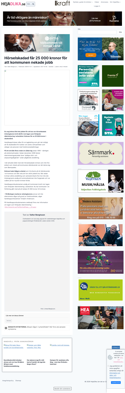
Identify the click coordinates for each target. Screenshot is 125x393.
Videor (97, 2)
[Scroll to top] (4, 386)
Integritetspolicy (8, 380)
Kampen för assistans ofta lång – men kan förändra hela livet (59, 362)
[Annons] (62, 25)
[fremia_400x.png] (113, 76)
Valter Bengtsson (12, 66)
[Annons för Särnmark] (101, 164)
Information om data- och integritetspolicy (115, 375)
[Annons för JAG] (113, 110)
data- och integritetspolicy (118, 359)
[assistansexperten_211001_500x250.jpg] (101, 273)
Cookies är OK (116, 382)
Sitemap (18, 380)
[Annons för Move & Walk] (101, 301)
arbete (9, 320)
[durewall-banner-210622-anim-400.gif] (88, 100)
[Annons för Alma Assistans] (37, 42)
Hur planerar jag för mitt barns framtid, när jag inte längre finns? (36, 362)
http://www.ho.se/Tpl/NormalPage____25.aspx (20, 207)
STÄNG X (115, 348)
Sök (79, 29)
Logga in (97, 6)
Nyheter (51, 66)
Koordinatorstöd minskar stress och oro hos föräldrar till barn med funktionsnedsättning (14, 363)
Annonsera (104, 2)
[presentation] (14, 351)
